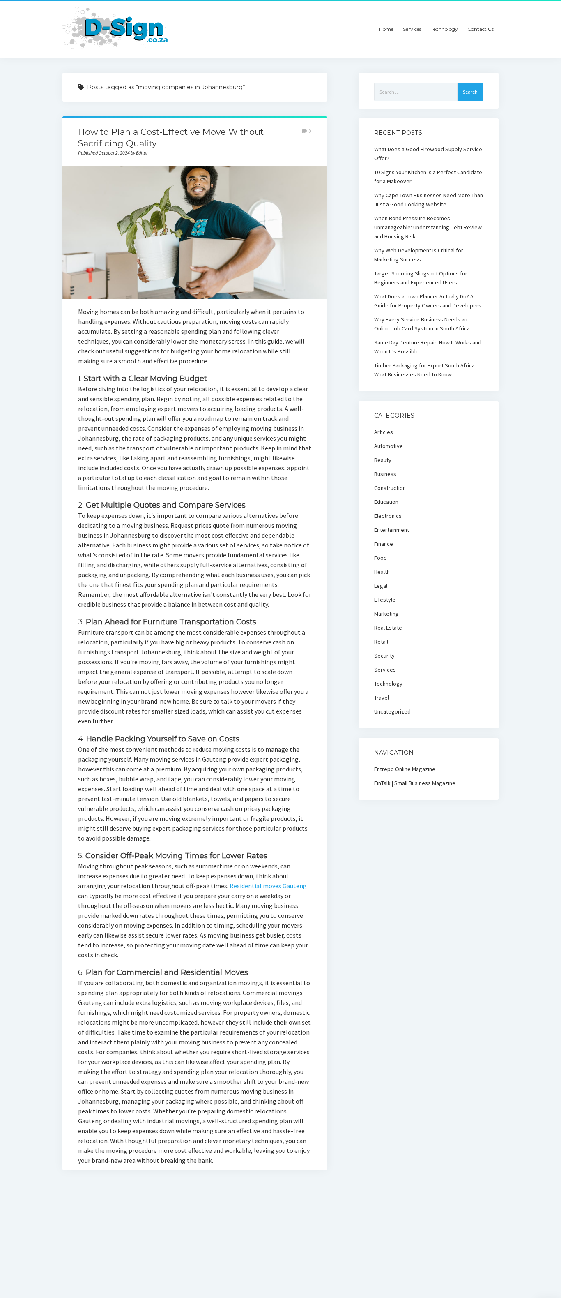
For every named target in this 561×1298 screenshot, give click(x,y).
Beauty (382, 460)
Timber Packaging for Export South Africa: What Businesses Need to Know (425, 370)
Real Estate (388, 627)
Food (380, 557)
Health (382, 571)
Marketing (386, 613)
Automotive (388, 446)
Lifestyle (384, 599)
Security (384, 655)
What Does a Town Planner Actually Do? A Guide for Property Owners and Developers (427, 301)
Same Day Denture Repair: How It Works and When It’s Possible (427, 347)
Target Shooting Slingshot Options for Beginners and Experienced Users (420, 278)
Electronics (388, 516)
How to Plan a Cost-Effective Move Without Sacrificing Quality (194, 232)
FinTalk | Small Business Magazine (414, 783)
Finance (383, 543)
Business (385, 474)
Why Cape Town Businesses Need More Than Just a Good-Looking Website (428, 200)
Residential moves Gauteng (268, 886)
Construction (390, 488)
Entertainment (391, 530)
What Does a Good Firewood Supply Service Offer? (428, 154)
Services (412, 29)
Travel (381, 697)
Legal (380, 585)
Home (386, 29)
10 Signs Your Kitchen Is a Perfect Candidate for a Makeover (428, 177)
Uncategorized (392, 711)
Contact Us (480, 29)
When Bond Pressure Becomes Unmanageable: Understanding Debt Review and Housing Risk (428, 227)
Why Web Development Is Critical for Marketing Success (418, 255)
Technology (444, 29)
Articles (383, 432)
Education (386, 502)
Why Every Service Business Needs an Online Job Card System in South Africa (422, 324)
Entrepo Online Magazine (404, 769)
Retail (381, 641)
